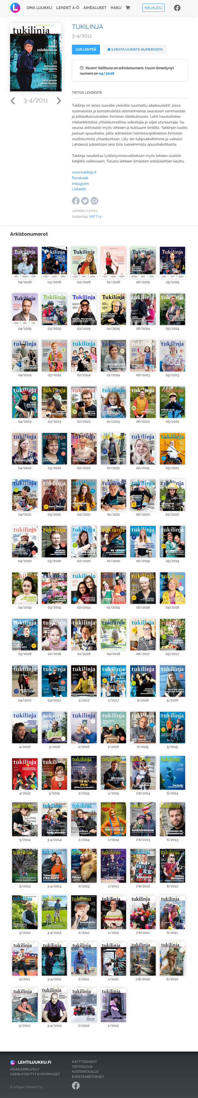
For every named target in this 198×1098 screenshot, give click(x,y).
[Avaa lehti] (25, 260)
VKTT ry (95, 216)
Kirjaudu (153, 7)
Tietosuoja (82, 1067)
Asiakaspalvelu (24, 1069)
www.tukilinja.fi (84, 172)
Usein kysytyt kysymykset (35, 1074)
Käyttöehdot (84, 1062)
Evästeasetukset (88, 1077)
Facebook (80, 178)
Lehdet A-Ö (67, 7)
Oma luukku (39, 7)
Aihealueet (94, 7)
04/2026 (106, 73)
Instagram (80, 183)
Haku (116, 7)
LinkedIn (79, 189)
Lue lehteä (86, 49)
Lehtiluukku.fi (34, 1062)
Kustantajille (85, 1071)
